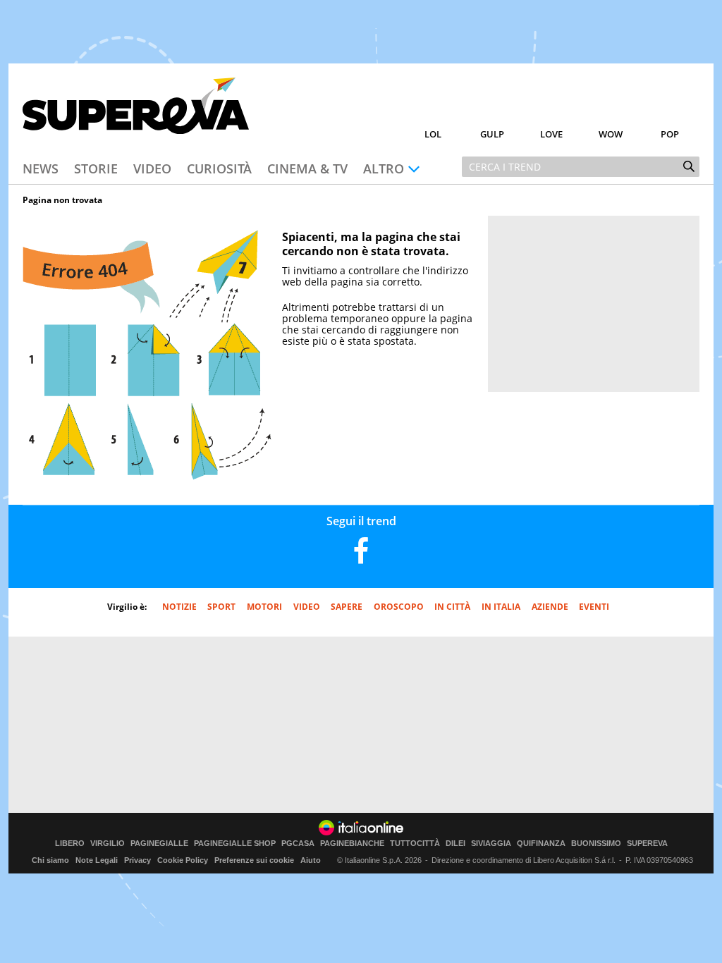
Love (551, 134)
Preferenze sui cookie (254, 860)
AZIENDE (550, 607)
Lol (432, 134)
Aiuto (310, 860)
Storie (96, 168)
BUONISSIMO (596, 843)
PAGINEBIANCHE (352, 843)
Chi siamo (50, 860)
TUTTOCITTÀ (415, 843)
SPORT (221, 607)
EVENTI (594, 607)
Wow (611, 134)
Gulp (492, 134)
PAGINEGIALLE (159, 843)
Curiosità (219, 168)
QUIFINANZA (541, 843)
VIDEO (306, 607)
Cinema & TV (307, 168)
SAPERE (346, 607)
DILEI (455, 843)
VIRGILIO (107, 843)
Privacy (137, 860)
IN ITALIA (501, 607)
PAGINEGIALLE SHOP (235, 843)
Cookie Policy (182, 860)
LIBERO (70, 843)
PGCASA (297, 843)
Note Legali (96, 860)
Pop (670, 134)
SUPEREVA (647, 843)
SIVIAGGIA (491, 843)
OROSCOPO (399, 607)
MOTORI (264, 607)
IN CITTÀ (452, 607)
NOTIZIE (179, 607)
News (41, 168)
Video (152, 168)
